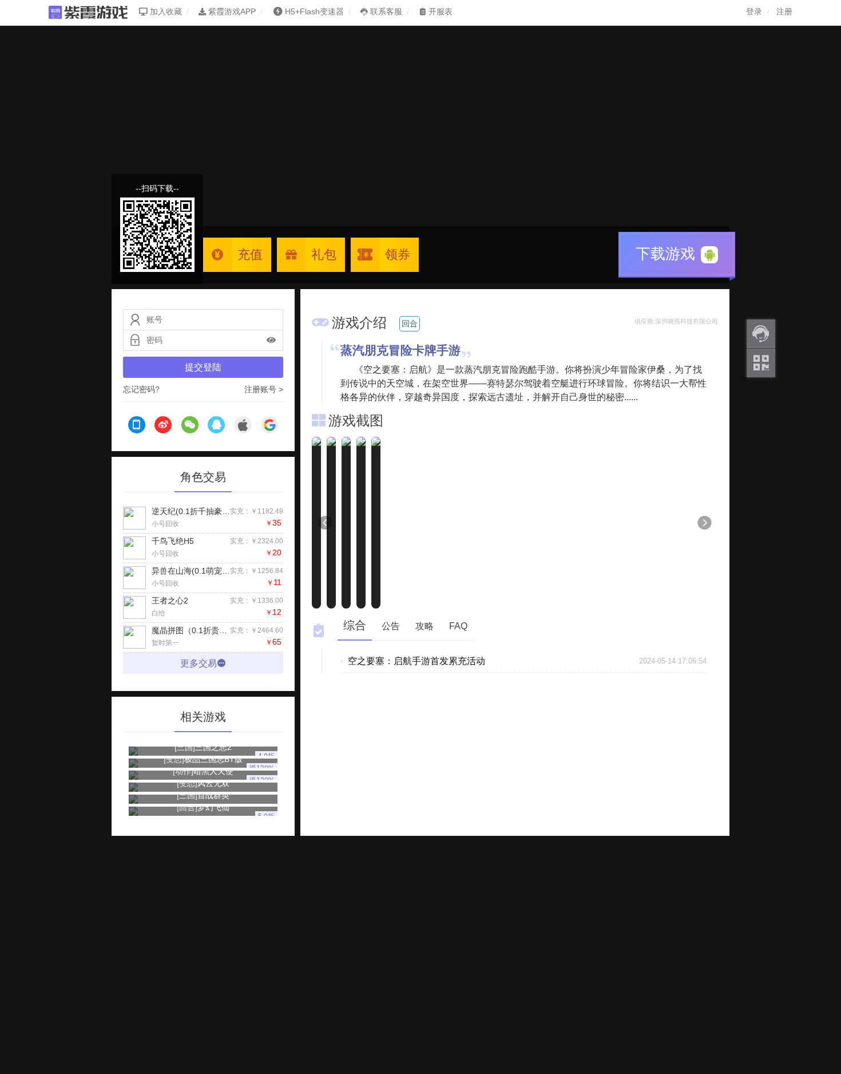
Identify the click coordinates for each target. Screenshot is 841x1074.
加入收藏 (165, 11)
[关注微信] (761, 363)
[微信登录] (190, 426)
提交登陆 (203, 367)
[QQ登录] (216, 426)
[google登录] (269, 426)
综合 (354, 625)
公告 (391, 626)
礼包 (323, 254)
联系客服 (385, 11)
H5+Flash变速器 (314, 11)
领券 (397, 254)
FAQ (458, 626)
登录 (754, 11)
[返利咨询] (761, 333)
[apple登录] (243, 426)
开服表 (439, 11)
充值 (250, 254)
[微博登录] (163, 426)
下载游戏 (667, 253)
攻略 (424, 626)
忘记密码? (141, 389)
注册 (784, 11)
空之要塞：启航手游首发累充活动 (416, 661)
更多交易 (198, 663)
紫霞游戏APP (231, 11)
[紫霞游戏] (94, 11)
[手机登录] (136, 426)
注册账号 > (263, 389)
